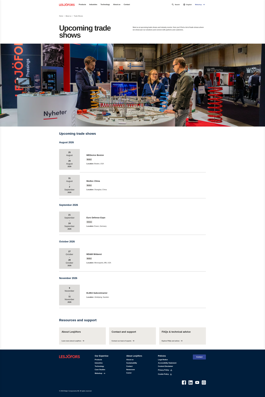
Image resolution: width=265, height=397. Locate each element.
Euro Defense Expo (95, 217)
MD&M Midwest (94, 254)
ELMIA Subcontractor (96, 293)
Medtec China (93, 181)
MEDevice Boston (95, 155)
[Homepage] (67, 4)
